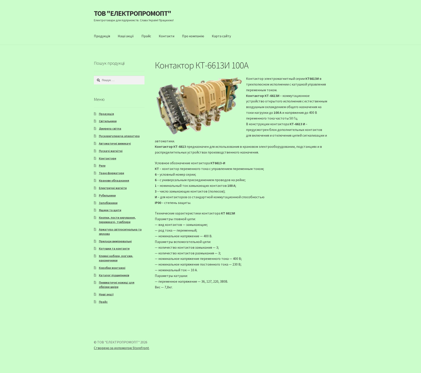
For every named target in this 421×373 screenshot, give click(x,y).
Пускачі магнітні (111, 151)
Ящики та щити (110, 210)
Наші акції (126, 36)
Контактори (107, 158)
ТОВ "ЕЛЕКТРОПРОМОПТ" (132, 13)
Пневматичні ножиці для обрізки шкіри (116, 284)
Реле (102, 166)
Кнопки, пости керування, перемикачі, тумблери (117, 220)
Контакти (166, 36)
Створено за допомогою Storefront (121, 348)
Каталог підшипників (114, 275)
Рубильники (107, 195)
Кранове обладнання (114, 180)
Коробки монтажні (112, 268)
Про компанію (193, 36)
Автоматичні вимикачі (115, 143)
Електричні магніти (113, 188)
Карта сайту (221, 36)
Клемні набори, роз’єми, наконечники (116, 258)
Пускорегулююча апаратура (119, 136)
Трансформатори (111, 173)
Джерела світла (110, 128)
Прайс (146, 36)
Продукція (102, 36)
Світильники (108, 121)
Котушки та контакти (114, 248)
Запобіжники (108, 203)
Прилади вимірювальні (115, 241)
